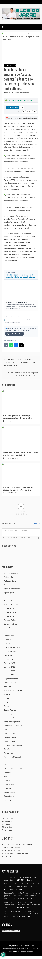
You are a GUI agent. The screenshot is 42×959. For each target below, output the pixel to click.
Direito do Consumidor (13, 651)
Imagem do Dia (10, 718)
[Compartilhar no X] (21, 345)
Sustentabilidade (11, 796)
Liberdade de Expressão (13, 725)
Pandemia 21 (9, 753)
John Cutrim (6, 824)
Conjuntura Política (11, 628)
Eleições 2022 (9, 667)
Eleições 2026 (9, 675)
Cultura (7, 643)
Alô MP (6, 596)
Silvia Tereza (7, 830)
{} (27, 537)
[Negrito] (3, 537)
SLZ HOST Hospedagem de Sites (15, 853)
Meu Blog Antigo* (9, 856)
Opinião (7, 749)
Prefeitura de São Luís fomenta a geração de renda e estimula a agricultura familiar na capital (21, 362)
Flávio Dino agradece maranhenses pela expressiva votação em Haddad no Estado (20, 276)
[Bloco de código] (21, 537)
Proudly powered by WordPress (16, 948)
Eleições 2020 (9, 663)
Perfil (6, 765)
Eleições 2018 (10, 65)
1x (22, 107)
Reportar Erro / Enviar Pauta (14, 334)
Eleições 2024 (9, 671)
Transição (8, 804)
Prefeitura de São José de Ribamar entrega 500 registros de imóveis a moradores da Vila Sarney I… (22, 914)
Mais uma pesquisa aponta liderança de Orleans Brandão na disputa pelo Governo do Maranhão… (22, 904)
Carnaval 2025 (10, 616)
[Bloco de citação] (19, 537)
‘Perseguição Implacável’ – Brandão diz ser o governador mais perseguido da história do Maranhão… (22, 895)
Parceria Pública (10, 761)
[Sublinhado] (9, 537)
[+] (29, 537)
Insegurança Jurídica (12, 722)
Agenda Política (10, 585)
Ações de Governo (11, 581)
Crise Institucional (11, 636)
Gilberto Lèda (7, 818)
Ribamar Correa (8, 827)
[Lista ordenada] (14, 537)
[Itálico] (6, 537)
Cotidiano (8, 632)
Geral (6, 702)
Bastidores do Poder (12, 604)
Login (38, 523)
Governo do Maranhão (11, 847)
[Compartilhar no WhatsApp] (11, 345)
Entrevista (8, 686)
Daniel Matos (7, 821)
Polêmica (7, 772)
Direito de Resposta (12, 647)
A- (24, 112)
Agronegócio (9, 593)
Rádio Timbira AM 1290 (11, 850)
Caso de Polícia (10, 620)
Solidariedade (9, 792)
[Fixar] (11, 537)
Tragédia (7, 800)
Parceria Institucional (12, 757)
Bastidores (8, 600)
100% (29, 112)
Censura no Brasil (11, 624)
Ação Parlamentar (11, 573)
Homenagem (9, 714)
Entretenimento (10, 682)
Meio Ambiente (10, 737)
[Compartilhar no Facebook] (16, 345)
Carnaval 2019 (10, 608)
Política (7, 780)
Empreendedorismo (11, 679)
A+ (35, 112)
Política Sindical (10, 784)
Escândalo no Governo (13, 690)
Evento (6, 698)
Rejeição (7, 788)
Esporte (7, 694)
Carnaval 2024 (10, 612)
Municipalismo (9, 741)
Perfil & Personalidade (13, 769)
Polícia (6, 776)
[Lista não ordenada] (16, 537)
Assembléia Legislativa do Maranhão (17, 844)
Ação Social (8, 577)
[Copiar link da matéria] (6, 345)
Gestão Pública (10, 710)
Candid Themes (26, 951)
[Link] (24, 537)
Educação (8, 655)
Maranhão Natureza (12, 733)
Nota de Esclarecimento (13, 745)
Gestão (7, 706)
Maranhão (8, 729)
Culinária (7, 639)
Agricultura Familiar (12, 589)
